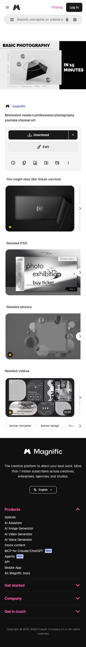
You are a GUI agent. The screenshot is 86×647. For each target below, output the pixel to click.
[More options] (68, 162)
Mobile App (13, 568)
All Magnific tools (17, 573)
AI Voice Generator (18, 540)
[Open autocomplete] (10, 19)
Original (29, 39)
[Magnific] (43, 452)
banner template (20, 426)
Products (12, 509)
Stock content (15, 545)
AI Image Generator (19, 528)
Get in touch (15, 611)
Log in (74, 7)
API (7, 562)
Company (13, 598)
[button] (43, 490)
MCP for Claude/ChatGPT (28, 551)
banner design (50, 426)
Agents (13, 556)
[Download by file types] (73, 134)
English (43, 490)
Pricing (57, 7)
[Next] (80, 208)
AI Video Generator (18, 534)
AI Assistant (13, 523)
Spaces (10, 517)
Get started (15, 585)
